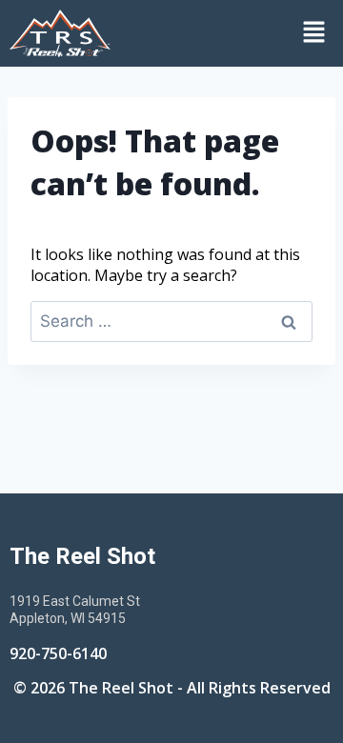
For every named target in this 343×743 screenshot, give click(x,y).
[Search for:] (171, 321)
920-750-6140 (58, 653)
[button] (231, 33)
